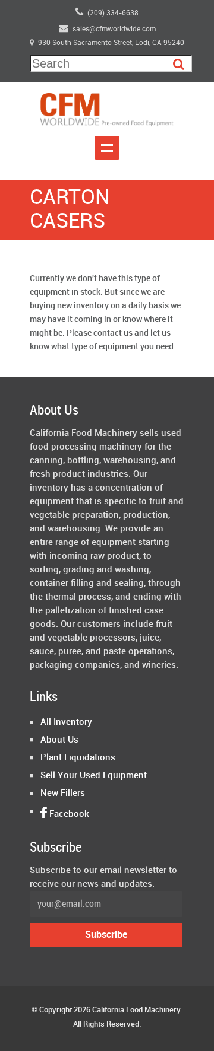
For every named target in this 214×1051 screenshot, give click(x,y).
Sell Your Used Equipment (93, 776)
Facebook (68, 814)
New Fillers (62, 793)
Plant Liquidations (77, 758)
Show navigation (107, 148)
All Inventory (66, 722)
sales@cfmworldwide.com (114, 29)
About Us (59, 740)
